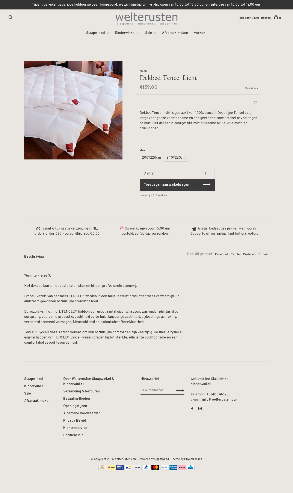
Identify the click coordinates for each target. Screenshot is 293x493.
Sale (148, 33)
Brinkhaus (251, 88)
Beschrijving (34, 257)
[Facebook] (192, 409)
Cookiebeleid (73, 435)
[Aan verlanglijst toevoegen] (255, 103)
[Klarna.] (182, 469)
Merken (199, 33)
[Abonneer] (179, 390)
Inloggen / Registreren (255, 18)
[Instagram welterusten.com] (200, 409)
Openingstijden (75, 406)
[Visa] (164, 469)
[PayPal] (147, 469)
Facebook (222, 254)
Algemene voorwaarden (82, 413)
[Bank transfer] (138, 469)
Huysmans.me (193, 459)
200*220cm (151, 158)
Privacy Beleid (74, 421)
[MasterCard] (155, 469)
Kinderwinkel (125, 33)
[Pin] (120, 469)
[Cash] (102, 469)
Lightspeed (161, 459)
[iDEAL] (111, 469)
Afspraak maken (175, 33)
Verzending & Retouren (81, 391)
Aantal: (149, 173)
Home (144, 71)
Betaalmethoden (76, 399)
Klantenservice (75, 428)
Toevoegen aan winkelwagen (166, 185)
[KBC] (191, 469)
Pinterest (250, 254)
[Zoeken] (11, 18)
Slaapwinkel (95, 33)
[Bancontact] (129, 469)
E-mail (263, 254)
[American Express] (173, 469)
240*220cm (176, 158)
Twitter (236, 254)
